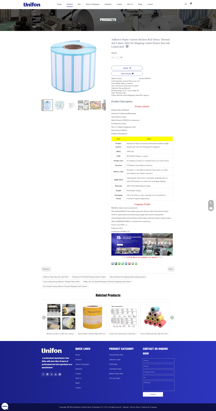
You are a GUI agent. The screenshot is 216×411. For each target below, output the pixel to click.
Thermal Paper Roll (116, 355)
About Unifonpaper (82, 364)
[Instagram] (59, 374)
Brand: (141, 78)
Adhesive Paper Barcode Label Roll (55, 277)
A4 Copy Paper (114, 378)
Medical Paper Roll (116, 374)
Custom (78, 374)
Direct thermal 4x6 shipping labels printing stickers (128, 277)
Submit (153, 394)
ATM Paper (113, 364)
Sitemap (125, 407)
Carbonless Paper (115, 369)
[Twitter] (51, 374)
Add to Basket (126, 74)
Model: (113, 78)
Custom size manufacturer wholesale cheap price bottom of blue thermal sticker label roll (123, 334)
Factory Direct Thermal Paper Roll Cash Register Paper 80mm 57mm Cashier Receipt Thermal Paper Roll (92, 334)
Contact (78, 388)
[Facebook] (43, 374)
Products (78, 359)
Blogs (77, 383)
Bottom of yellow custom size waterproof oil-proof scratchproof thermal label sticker (61, 334)
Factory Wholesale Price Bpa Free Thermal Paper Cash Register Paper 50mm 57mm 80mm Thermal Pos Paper (155, 334)
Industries (78, 369)
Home (77, 355)
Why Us (78, 378)
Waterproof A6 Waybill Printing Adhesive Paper (89, 277)
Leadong (153, 407)
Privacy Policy (135, 407)
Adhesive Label (114, 359)
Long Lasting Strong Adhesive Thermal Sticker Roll (61, 281)
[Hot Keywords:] (186, 4)
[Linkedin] (47, 374)
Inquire (125, 68)
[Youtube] (55, 374)
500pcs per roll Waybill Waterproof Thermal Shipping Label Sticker (107, 281)
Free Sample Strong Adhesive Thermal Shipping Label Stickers (65, 286)
